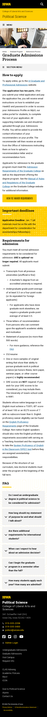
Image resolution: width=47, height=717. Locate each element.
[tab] (23, 499)
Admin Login (11, 642)
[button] (42, 4)
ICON (4, 680)
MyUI (4, 677)
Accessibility (8, 710)
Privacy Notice (7, 707)
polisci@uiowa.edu (14, 630)
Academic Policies (11, 673)
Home (4, 52)
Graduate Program (16, 52)
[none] (23, 499)
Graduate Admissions (12, 654)
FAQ (12, 349)
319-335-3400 (12, 626)
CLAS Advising (9, 669)
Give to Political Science (13, 689)
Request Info (8, 661)
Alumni (5, 693)
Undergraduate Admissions (14, 650)
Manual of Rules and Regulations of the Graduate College (23, 182)
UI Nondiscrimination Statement (26, 707)
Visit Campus (8, 657)
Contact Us (7, 696)
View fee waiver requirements (19, 198)
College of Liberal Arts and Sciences (17, 11)
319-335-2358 (12, 623)
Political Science (14, 16)
